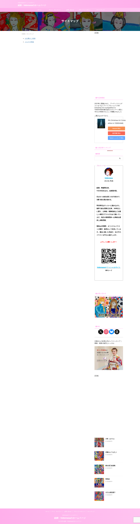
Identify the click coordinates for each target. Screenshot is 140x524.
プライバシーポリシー (85, 10)
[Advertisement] (108, 64)
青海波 (107, 479)
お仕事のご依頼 (30, 38)
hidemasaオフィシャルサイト (70, 515)
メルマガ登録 (29, 42)
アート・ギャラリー (55, 10)
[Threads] (116, 331)
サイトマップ (100, 10)
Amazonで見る (116, 128)
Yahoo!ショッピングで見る (116, 138)
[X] (100, 331)
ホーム (40, 10)
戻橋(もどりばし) (111, 452)
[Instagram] (106, 331)
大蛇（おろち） (110, 439)
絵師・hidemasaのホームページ (32, 5)
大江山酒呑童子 (110, 492)
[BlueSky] (111, 331)
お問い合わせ (70, 10)
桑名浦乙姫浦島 (110, 465)
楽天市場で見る (116, 133)
